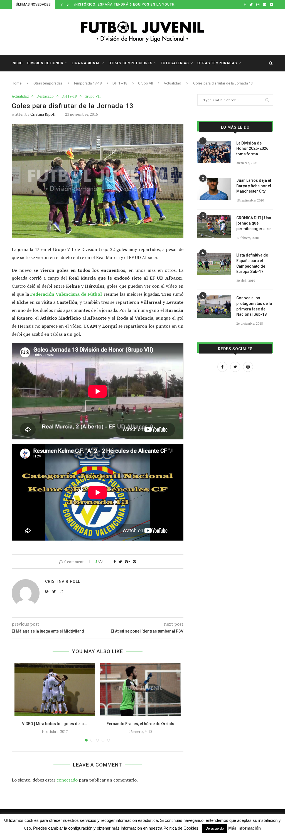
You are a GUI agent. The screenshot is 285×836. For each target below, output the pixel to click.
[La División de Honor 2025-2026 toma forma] (214, 152)
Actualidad (172, 83)
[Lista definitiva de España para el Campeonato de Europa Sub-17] (214, 264)
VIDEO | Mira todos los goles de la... (54, 723)
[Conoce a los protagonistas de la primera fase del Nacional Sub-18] (214, 306)
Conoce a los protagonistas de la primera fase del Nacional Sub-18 (254, 306)
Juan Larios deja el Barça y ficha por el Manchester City (253, 185)
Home (16, 83)
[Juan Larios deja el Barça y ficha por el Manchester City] (214, 189)
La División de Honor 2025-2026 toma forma (252, 148)
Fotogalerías (175, 63)
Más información (244, 828)
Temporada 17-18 (87, 83)
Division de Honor (45, 63)
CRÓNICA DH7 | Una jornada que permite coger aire (253, 223)
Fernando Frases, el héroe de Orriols (140, 723)
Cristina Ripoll (43, 114)
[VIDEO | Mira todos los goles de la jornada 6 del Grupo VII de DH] (54, 689)
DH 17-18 (119, 83)
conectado (67, 780)
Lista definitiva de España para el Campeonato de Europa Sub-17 (252, 263)
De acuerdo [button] (214, 828)
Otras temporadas (217, 63)
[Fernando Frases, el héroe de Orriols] (140, 689)
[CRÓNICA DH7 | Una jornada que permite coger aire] (214, 226)
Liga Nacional (86, 63)
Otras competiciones (131, 63)
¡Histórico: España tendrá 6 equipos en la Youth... (126, 4)
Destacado (45, 96)
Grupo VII (145, 83)
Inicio (17, 63)
